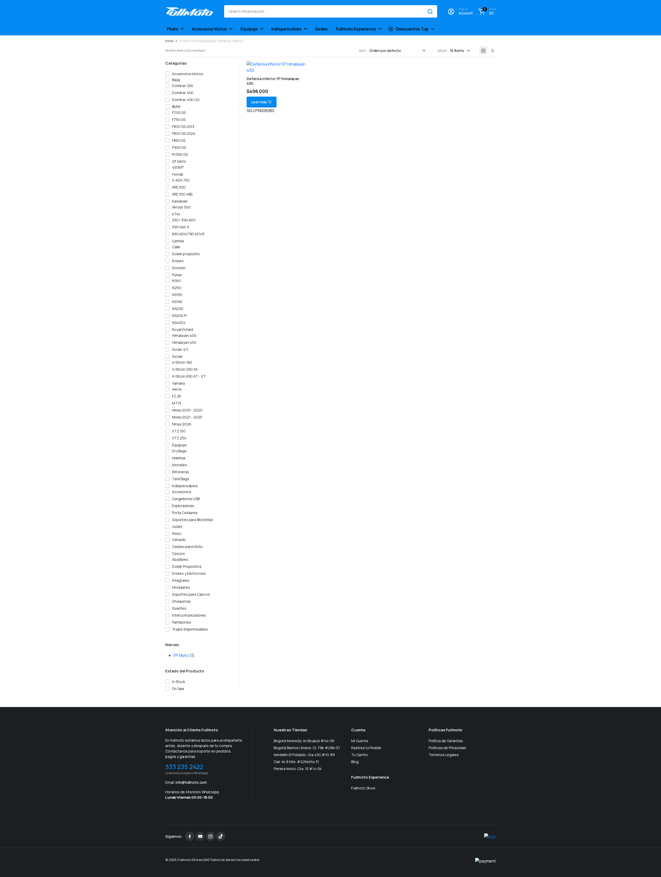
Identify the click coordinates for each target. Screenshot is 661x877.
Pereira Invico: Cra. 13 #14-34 (298, 768)
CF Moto (179, 161)
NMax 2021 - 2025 (187, 417)
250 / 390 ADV (183, 220)
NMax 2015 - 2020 (187, 410)
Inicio (169, 41)
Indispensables (286, 29)
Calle (176, 246)
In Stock (178, 681)
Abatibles (180, 559)
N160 (176, 280)
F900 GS (179, 147)
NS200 (177, 308)
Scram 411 (180, 349)
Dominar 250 (182, 85)
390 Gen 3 (180, 226)
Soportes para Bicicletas (192, 519)
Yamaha (178, 383)
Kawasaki (179, 201)
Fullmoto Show (363, 788)
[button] (486, 11)
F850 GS (178, 140)
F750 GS (178, 119)
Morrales (179, 464)
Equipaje (249, 29)
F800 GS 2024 (183, 133)
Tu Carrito (359, 754)
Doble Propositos (186, 566)
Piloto (172, 29)
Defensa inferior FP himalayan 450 (273, 81)
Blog (354, 761)
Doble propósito (186, 253)
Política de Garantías (446, 740)
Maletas (179, 457)
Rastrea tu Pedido (366, 747)
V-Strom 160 (182, 362)
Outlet (177, 526)
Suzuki (177, 356)
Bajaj (176, 79)
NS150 (177, 294)
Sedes (321, 29)
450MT (178, 167)
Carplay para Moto (187, 546)
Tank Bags (180, 478)
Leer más (259, 101)
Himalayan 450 (184, 342)
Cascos (178, 553)
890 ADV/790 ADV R (188, 233)
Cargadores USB (186, 498)
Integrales (180, 580)
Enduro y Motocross (189, 573)
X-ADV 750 (181, 180)
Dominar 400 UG (185, 99)
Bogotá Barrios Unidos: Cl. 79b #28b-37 (307, 747)
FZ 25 (176, 396)
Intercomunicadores (189, 615)
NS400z (178, 322)
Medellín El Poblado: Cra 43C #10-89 (304, 754)
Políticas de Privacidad (447, 747)
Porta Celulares (185, 512)
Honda (177, 174)
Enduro (178, 260)
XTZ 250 (179, 438)
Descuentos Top (412, 29)
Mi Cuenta (359, 740)
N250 (176, 287)
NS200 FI (179, 315)
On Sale (178, 688)
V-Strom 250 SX (185, 369)
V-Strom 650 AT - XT (189, 376)
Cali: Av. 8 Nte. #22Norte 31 (296, 761)
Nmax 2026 (181, 424)
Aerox (177, 389)
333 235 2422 (184, 766)
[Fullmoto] (189, 11)
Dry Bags (179, 450)
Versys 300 (181, 207)
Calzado (179, 539)
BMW (176, 106)
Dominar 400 (182, 92)
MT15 (176, 403)
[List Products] (492, 50)
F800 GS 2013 (183, 126)
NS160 (177, 301)
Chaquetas (181, 601)
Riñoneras (180, 471)
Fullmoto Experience (356, 29)
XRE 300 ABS (182, 194)
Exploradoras (183, 505)
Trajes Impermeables (190, 629)
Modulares (181, 587)
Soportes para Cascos (191, 594)
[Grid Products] (483, 50)
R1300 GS (180, 154)
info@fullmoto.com (191, 782)
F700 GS (179, 112)
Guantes (179, 608)
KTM (176, 214)
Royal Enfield (182, 329)
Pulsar (177, 274)
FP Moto (181, 655)
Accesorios (181, 491)
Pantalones (181, 622)
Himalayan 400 (184, 335)
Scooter (179, 267)
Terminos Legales (444, 754)
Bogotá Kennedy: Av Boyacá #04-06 (304, 740)
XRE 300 (179, 187)
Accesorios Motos (209, 29)
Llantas (178, 240)
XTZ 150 (179, 431)
